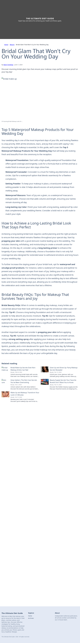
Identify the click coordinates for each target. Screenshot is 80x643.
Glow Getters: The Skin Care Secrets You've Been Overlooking (24, 381)
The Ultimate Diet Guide (40, 18)
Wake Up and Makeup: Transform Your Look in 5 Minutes (25, 393)
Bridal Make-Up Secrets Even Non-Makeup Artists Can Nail (23, 369)
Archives (31, 618)
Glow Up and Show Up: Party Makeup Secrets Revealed (63, 369)
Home (6, 45)
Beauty (12, 45)
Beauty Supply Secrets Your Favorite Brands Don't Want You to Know (63, 381)
